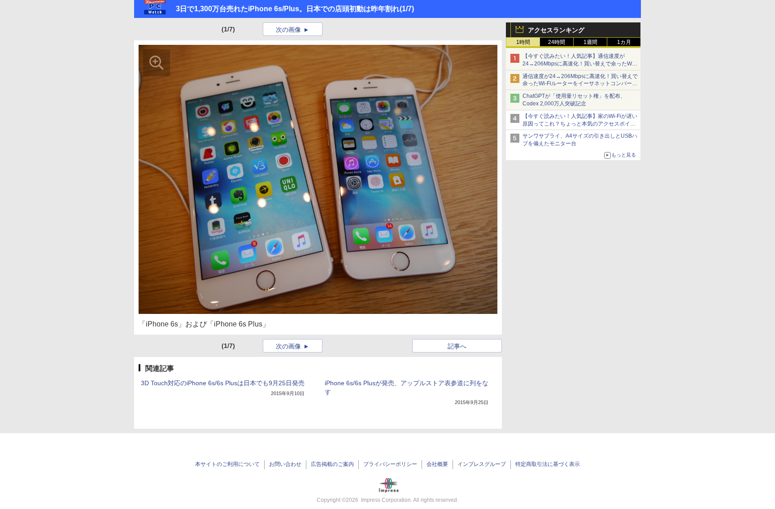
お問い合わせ (285, 464)
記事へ (457, 346)
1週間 (590, 42)
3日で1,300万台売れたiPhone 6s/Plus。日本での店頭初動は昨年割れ (288, 9)
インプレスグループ (481, 464)
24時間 (556, 42)
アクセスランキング (556, 30)
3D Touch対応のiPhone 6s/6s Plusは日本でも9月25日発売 (223, 383)
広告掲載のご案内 (332, 464)
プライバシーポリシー (390, 464)
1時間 (523, 42)
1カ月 (624, 42)
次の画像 (288, 29)
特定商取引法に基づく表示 (547, 464)
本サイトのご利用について (227, 464)
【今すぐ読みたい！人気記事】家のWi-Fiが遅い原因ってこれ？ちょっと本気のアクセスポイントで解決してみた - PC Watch (579, 124)
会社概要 (437, 464)
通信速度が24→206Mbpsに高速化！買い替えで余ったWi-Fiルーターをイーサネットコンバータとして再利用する (580, 84)
